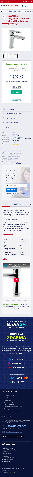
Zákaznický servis (9, 404)
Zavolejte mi (11, 190)
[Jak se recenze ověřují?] (8, 144)
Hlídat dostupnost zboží (13, 114)
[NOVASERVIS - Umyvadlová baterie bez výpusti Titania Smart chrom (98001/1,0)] (16, 39)
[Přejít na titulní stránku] (9, 6)
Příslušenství (18, 204)
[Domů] (2, 1)
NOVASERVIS (16, 135)
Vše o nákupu (7, 400)
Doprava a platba (9, 402)
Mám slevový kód (9, 395)
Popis (6, 204)
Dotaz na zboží (10, 118)
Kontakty (6, 409)
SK (8, 1)
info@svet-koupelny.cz (14, 432)
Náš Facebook (18, 359)
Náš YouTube (18, 367)
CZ (6, 1)
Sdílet (7, 127)
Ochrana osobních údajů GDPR (13, 406)
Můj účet (6, 398)
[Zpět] (4, 17)
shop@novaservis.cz (18, 137)
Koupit (17, 92)
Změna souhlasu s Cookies (11, 411)
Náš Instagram (18, 363)
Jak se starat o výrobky (13, 123)
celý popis (18, 163)
